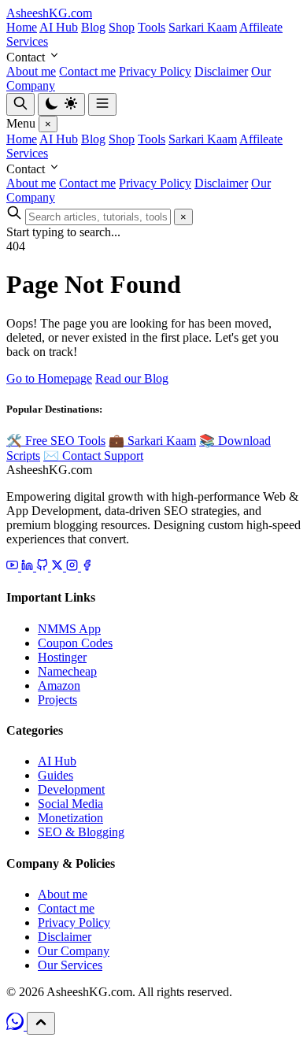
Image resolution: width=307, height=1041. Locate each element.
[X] (58, 566)
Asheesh (49, 13)
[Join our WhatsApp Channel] (16, 1025)
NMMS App (69, 628)
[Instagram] (73, 566)
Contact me (87, 71)
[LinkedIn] (28, 566)
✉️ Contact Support (93, 455)
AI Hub (58, 27)
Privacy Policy (155, 71)
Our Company (73, 951)
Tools (151, 27)
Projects (57, 699)
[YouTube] (13, 566)
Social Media (70, 803)
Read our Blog (131, 378)
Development (71, 789)
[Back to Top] (41, 1023)
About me (31, 71)
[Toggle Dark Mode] (61, 104)
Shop (122, 27)
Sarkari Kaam (202, 27)
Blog (93, 27)
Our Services (70, 965)
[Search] (20, 104)
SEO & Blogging (81, 832)
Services (27, 41)
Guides (55, 775)
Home (21, 27)
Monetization (70, 817)
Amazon (59, 685)
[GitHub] (43, 566)
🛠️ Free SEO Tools (55, 440)
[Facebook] (87, 566)
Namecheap (67, 671)
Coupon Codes (75, 643)
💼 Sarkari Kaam (152, 440)
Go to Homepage (49, 378)
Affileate (261, 27)
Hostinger (62, 657)
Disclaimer (221, 71)
